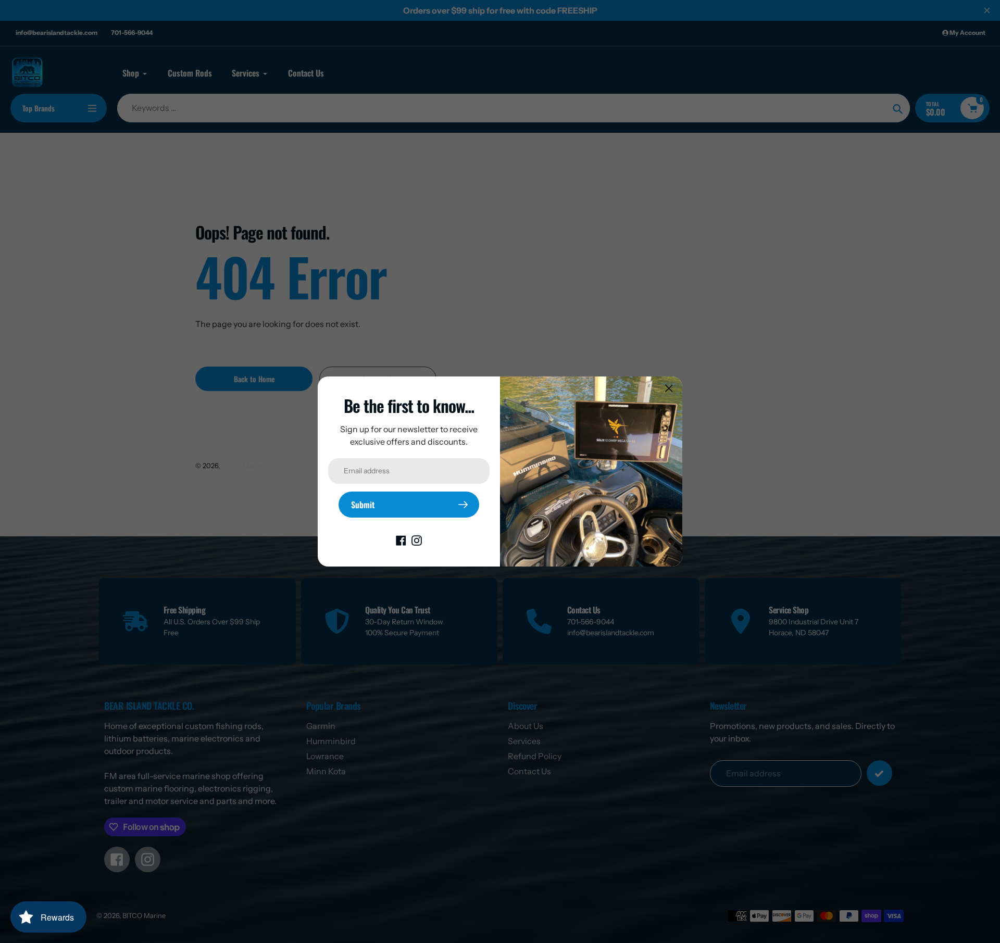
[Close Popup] (669, 388)
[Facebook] (401, 539)
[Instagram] (416, 539)
